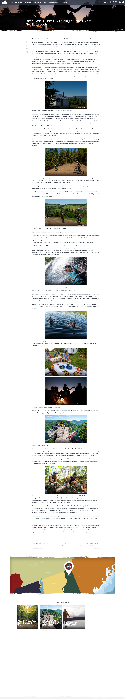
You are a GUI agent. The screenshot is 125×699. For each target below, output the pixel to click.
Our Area (28, 2)
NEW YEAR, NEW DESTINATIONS (71, 624)
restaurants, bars (56, 518)
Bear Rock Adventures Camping (63, 110)
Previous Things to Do (40, 543)
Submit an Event (54, 2)
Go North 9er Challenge (93, 451)
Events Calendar (40, 2)
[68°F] (76, 1)
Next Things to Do (92, 543)
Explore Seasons (16, 2)
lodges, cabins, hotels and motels (40, 518)
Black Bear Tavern (54, 508)
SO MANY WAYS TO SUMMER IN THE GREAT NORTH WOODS (50, 623)
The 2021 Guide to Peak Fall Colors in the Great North (27, 623)
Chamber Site (67, 2)
